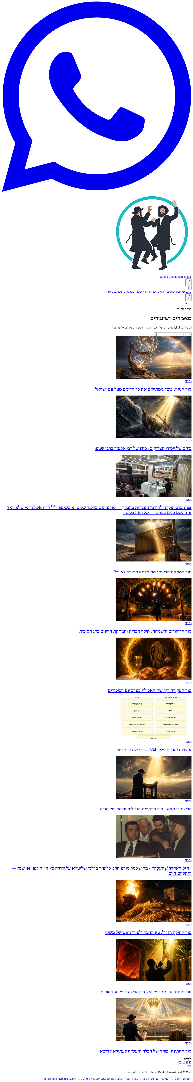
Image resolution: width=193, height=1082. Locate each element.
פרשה (129, 291)
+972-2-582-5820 (86, 1078)
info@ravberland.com (63, 1078)
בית (189, 291)
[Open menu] (189, 288)
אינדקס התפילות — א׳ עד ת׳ (174, 1078)
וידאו (144, 291)
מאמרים (182, 291)
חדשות (174, 291)
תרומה (187, 302)
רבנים (115, 291)
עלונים (122, 291)
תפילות (166, 291)
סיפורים (157, 291)
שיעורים (137, 291)
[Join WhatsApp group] (96, 190)
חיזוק (150, 291)
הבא (188, 1065)
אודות (108, 291)
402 (179, 1062)
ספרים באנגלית (105, 1078)
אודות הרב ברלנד (148, 1078)
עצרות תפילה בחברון (126, 1078)
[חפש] (155, 334)
